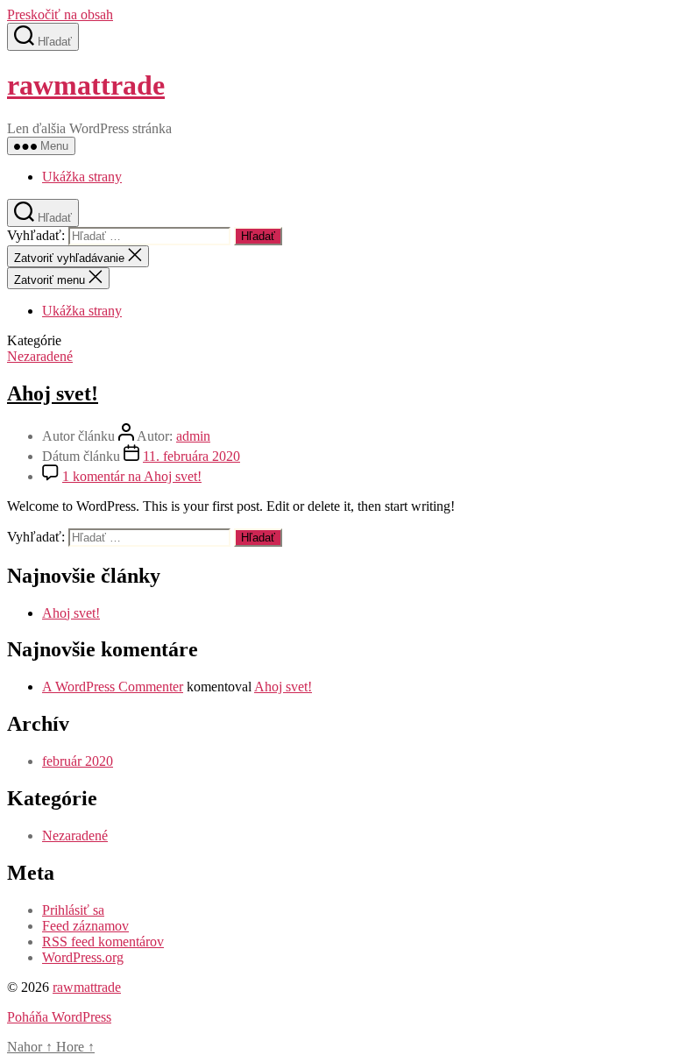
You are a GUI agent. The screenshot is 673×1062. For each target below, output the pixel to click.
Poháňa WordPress (59, 1016)
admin (193, 435)
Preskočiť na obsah (60, 14)
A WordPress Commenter (112, 686)
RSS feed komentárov (103, 941)
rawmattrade (86, 85)
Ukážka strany (82, 176)
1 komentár (132, 476)
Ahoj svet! (52, 393)
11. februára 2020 (191, 456)
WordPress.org (83, 957)
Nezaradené (40, 356)
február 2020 (77, 761)
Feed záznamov (85, 925)
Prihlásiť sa (73, 910)
